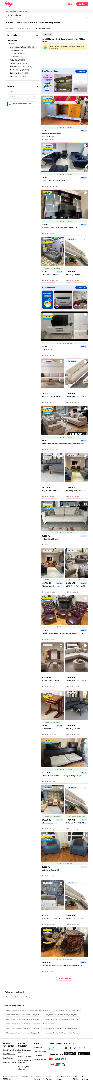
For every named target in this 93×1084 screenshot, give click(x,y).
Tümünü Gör (81, 71)
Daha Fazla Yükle (64, 978)
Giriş (70, 4)
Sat (84, 4)
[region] (64, 83)
